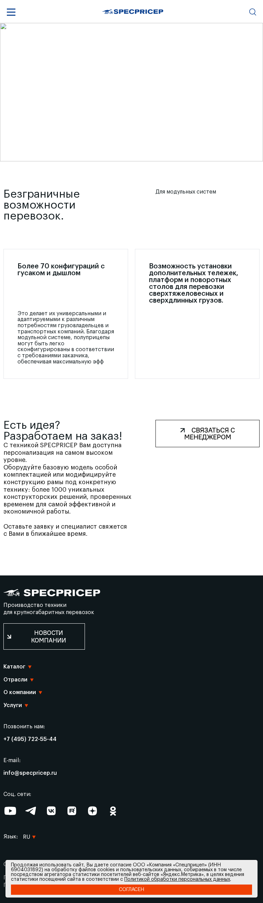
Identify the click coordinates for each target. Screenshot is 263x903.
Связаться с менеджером (209, 433)
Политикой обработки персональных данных (177, 879)
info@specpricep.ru (30, 773)
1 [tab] (119, 155)
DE (26, 799)
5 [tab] (138, 155)
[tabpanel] (131, 92)
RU (26, 826)
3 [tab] (129, 155)
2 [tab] (124, 155)
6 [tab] (143, 155)
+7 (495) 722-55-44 (30, 739)
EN (26, 785)
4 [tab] (134, 155)
